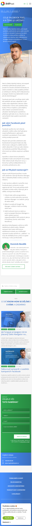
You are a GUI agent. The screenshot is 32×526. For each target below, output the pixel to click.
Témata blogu (8, 291)
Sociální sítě (15, 11)
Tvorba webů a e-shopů (16, 478)
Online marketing (16, 482)
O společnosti (16, 494)
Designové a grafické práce (16, 486)
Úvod (2, 11)
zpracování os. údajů (24, 441)
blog (8, 11)
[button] (30, 4)
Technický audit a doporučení (16, 490)
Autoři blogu (23, 291)
